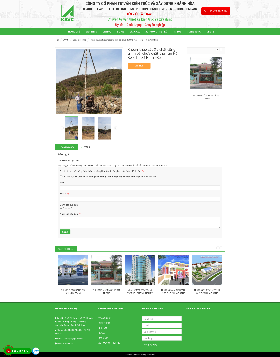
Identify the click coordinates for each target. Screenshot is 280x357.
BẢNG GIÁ (135, 31)
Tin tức (177, 31)
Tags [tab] (87, 147)
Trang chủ (74, 31)
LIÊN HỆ (210, 31)
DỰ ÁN (120, 31)
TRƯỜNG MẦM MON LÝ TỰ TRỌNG (206, 97)
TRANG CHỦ (104, 318)
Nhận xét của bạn (69, 214)
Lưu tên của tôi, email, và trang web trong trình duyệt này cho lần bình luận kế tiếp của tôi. (109, 176)
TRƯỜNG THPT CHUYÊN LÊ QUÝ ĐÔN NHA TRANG (207, 291)
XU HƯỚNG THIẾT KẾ (156, 31)
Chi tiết (139, 65)
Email (63, 193)
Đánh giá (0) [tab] (67, 147)
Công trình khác (79, 40)
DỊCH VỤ (107, 31)
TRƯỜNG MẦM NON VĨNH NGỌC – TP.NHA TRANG (173, 291)
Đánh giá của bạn (69, 204)
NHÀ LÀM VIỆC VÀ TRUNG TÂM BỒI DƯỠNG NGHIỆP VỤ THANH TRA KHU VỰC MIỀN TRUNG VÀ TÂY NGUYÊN (140, 292)
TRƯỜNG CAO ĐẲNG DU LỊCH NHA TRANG (73, 291)
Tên (62, 182)
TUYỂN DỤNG (194, 31)
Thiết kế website (132, 354)
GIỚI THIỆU (91, 31)
